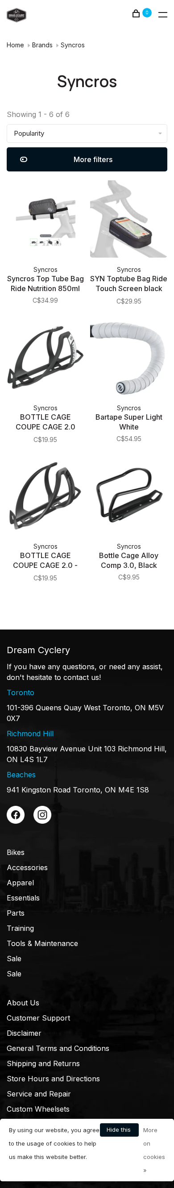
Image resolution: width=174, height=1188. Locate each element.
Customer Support (38, 1017)
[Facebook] (16, 821)
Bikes (16, 852)
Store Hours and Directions (53, 1078)
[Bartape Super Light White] (128, 359)
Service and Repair (39, 1093)
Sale (14, 958)
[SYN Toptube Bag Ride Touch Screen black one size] (128, 220)
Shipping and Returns (43, 1063)
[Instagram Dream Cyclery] (42, 821)
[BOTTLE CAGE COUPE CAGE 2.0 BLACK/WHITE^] (45, 359)
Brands (42, 45)
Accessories (27, 867)
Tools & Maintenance (42, 943)
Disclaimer (24, 1033)
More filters (93, 159)
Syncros (73, 45)
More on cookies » (154, 1150)
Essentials (23, 897)
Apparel (20, 882)
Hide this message (119, 1131)
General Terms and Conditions (58, 1048)
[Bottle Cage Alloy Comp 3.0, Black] (128, 497)
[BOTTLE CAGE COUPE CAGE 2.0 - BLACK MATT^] (45, 497)
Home (15, 45)
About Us (23, 1002)
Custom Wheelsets (38, 1109)
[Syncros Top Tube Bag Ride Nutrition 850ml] (45, 220)
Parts (16, 913)
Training (20, 928)
